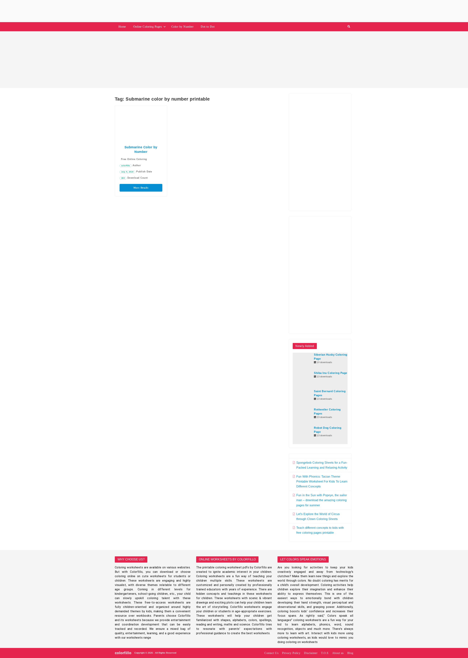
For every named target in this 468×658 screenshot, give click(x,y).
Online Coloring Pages (147, 26)
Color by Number (182, 26)
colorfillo (125, 166)
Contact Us (271, 653)
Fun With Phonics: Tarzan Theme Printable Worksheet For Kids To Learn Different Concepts (321, 481)
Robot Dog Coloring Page (327, 429)
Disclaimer (310, 653)
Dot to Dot (207, 26)
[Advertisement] (234, 59)
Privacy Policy (291, 653)
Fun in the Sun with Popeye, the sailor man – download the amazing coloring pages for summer (321, 500)
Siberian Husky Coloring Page (330, 356)
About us (338, 653)
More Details (140, 187)
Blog (350, 653)
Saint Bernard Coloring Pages (330, 393)
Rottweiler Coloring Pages (327, 411)
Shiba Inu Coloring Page (330, 373)
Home (122, 26)
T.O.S (325, 653)
